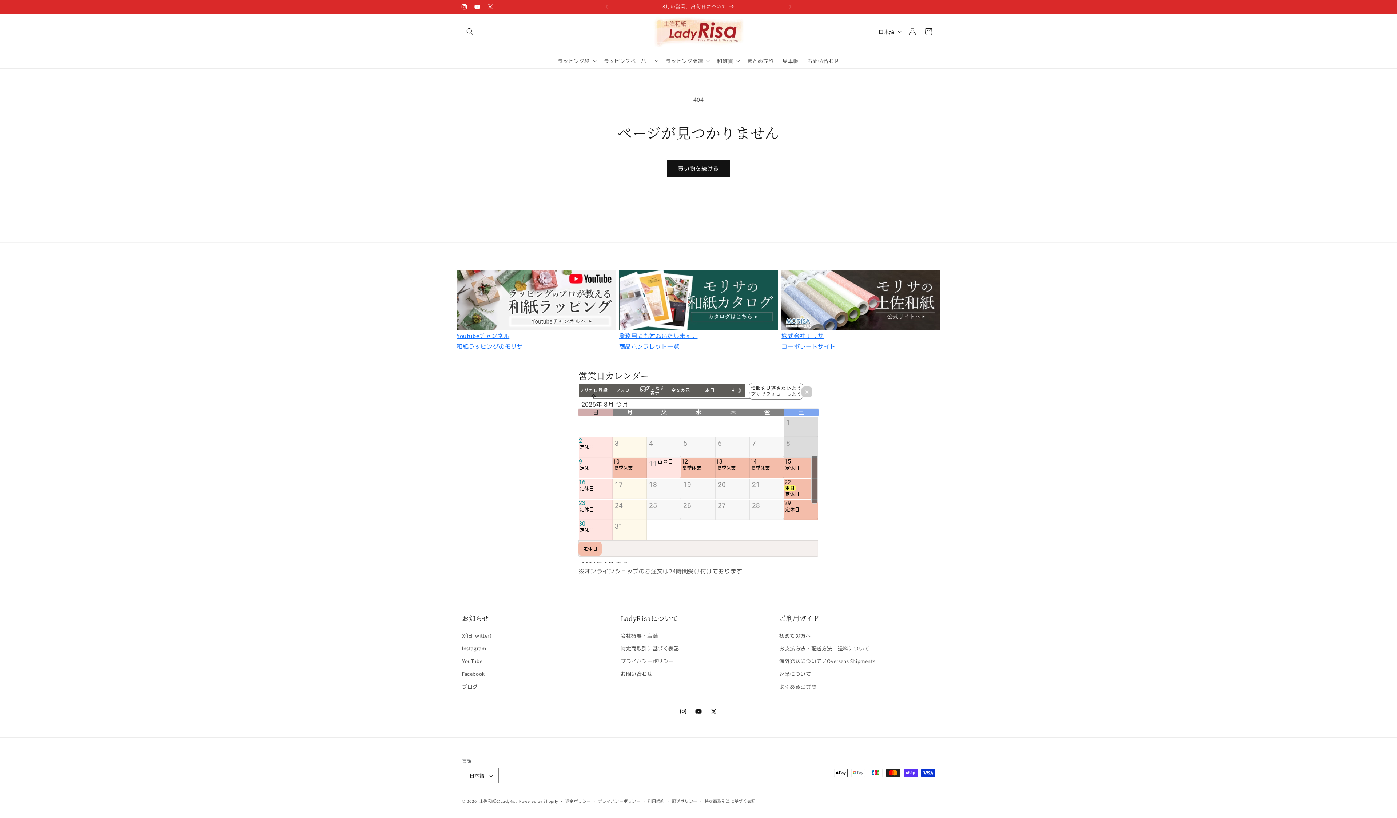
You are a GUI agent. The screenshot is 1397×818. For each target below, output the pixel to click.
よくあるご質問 (797, 686)
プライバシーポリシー (647, 661)
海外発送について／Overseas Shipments (827, 661)
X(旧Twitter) (477, 635)
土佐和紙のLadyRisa (498, 801)
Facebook (473, 673)
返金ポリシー (578, 801)
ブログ (470, 686)
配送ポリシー (684, 801)
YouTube (472, 661)
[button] (470, 32)
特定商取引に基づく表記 (650, 647)
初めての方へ (795, 635)
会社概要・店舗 (639, 635)
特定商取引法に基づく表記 (730, 801)
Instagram (474, 647)
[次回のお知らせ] (791, 7)
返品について (795, 673)
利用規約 (656, 801)
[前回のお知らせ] (606, 7)
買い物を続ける (698, 168)
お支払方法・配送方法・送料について (824, 647)
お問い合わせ (637, 673)
